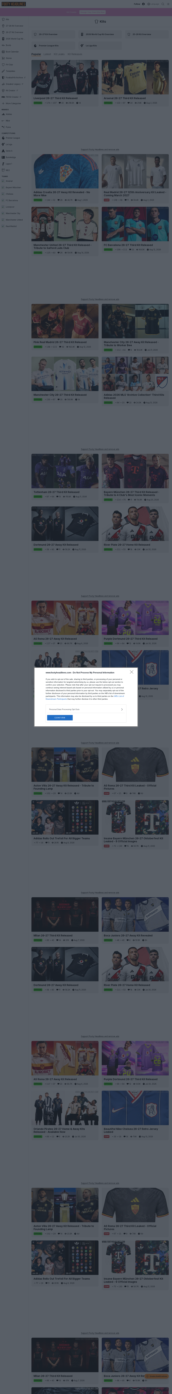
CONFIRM (60, 718)
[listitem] (86, 709)
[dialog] (86, 697)
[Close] (132, 672)
